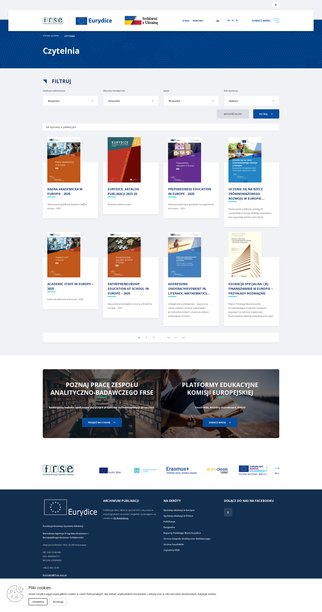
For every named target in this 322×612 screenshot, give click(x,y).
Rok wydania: (231, 90)
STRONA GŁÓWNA (51, 36)
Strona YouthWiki (174, 544)
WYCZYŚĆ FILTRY (233, 114)
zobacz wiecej (217, 422)
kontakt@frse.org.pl (55, 575)
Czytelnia (69, 36)
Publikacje (169, 521)
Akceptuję (58, 601)
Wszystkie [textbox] (54, 100)
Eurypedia (169, 527)
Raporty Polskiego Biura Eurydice (182, 532)
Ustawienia (38, 601)
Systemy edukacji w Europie (179, 510)
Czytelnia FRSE (172, 550)
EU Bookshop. (121, 518)
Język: (166, 90)
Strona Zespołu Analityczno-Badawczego (187, 538)
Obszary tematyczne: (114, 90)
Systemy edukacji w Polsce (178, 515)
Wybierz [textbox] (233, 100)
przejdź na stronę (99, 422)
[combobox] (70, 101)
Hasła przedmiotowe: (54, 90)
